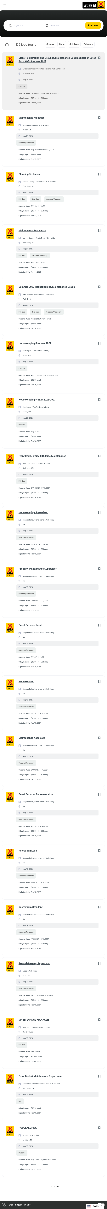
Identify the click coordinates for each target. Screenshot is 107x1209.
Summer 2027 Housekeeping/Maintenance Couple (47, 286)
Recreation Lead (28, 850)
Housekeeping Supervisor (33, 512)
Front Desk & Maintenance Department (40, 1076)
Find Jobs (93, 25)
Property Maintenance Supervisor (38, 568)
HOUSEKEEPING (28, 1127)
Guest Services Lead (30, 625)
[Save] (99, 58)
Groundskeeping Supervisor (34, 963)
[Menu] (4, 5)
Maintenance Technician (32, 230)
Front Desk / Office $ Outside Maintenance (42, 456)
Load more (53, 1186)
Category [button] (88, 44)
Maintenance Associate (32, 737)
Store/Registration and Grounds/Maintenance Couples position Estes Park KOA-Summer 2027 (57, 59)
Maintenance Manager (31, 117)
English (96, 1206)
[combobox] (95, 1206)
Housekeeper (26, 681)
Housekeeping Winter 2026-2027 (37, 399)
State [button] (62, 44)
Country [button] (50, 44)
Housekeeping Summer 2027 (35, 343)
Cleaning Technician (30, 174)
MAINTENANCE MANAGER (34, 1019)
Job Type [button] (74, 44)
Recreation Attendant (30, 907)
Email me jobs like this (19, 1204)
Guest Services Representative (36, 794)
